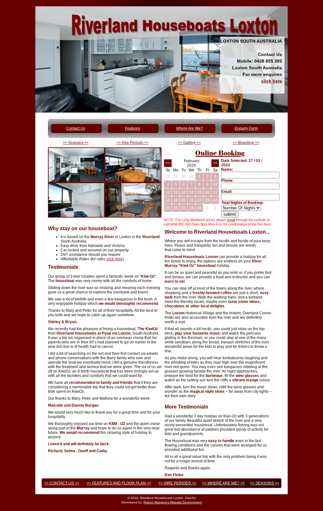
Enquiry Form (246, 128)
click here (271, 80)
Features (132, 128)
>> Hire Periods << (132, 142)
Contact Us (75, 128)
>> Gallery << (189, 142)
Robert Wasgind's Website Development (173, 502)
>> (215, 163)
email (231, 220)
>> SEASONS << (264, 483)
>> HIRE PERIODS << (177, 483)
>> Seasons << (76, 142)
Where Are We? (189, 128)
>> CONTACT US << (61, 483)
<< (168, 163)
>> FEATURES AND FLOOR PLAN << (119, 483)
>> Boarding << (246, 142)
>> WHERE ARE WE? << (223, 483)
